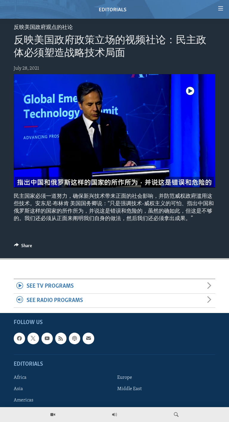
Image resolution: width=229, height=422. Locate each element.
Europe (124, 377)
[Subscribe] (88, 338)
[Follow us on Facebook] (19, 338)
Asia (18, 389)
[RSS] (60, 338)
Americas (23, 400)
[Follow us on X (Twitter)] (33, 338)
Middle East (129, 389)
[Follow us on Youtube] (47, 338)
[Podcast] (74, 338)
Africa (20, 377)
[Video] (53, 414)
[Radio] (114, 414)
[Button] (23, 247)
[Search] (176, 414)
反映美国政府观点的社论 (43, 27)
